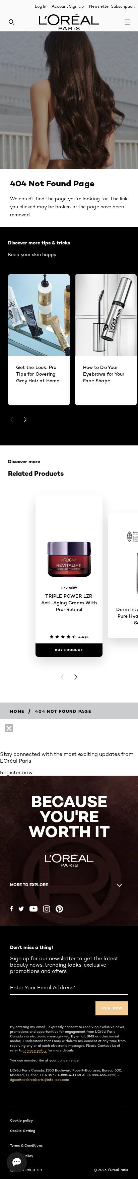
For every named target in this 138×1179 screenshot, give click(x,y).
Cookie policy (21, 1120)
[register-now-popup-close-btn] (9, 728)
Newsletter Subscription (112, 6)
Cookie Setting (22, 1131)
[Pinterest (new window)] (59, 909)
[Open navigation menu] (127, 22)
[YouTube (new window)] (33, 909)
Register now (16, 772)
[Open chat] (17, 1162)
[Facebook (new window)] (11, 909)
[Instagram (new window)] (46, 909)
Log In (40, 6)
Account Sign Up (68, 6)
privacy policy (35, 1050)
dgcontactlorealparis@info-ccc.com (39, 1079)
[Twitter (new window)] (21, 909)
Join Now (111, 1008)
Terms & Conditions (26, 1145)
